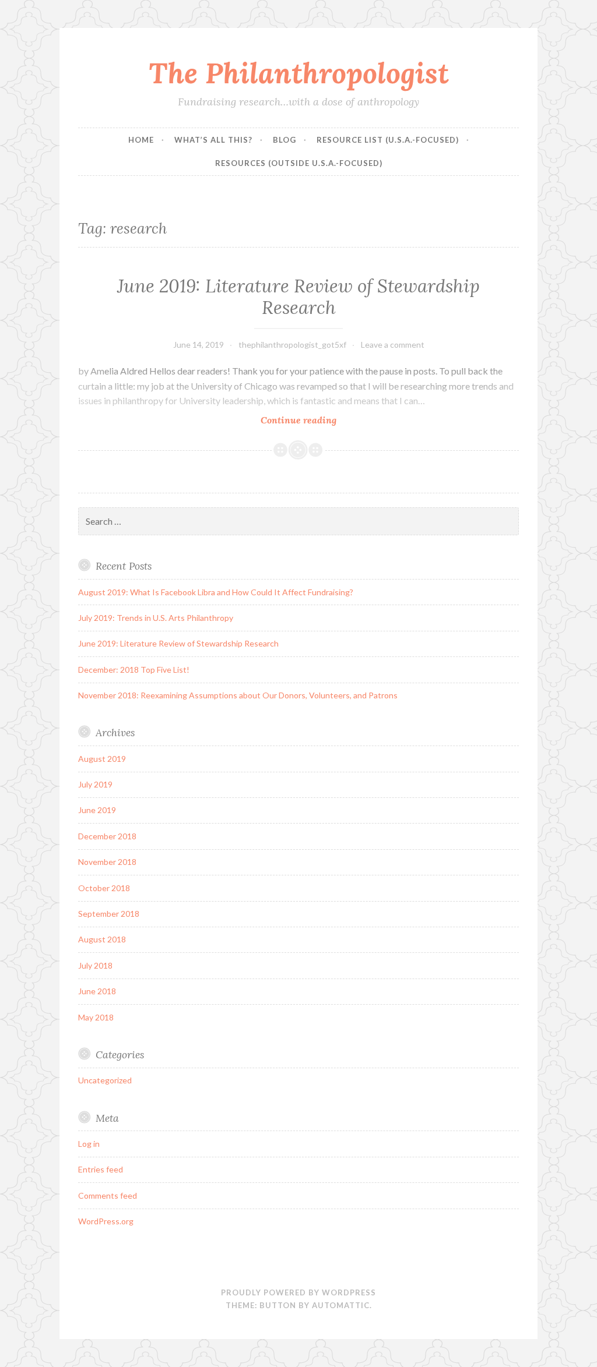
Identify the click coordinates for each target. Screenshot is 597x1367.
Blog (284, 139)
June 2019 (97, 810)
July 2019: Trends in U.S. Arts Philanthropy (155, 618)
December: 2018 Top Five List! (133, 669)
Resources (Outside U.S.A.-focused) (298, 163)
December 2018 (107, 836)
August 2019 (102, 759)
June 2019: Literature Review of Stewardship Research (298, 297)
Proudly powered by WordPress (298, 1292)
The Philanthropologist (299, 73)
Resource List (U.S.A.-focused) (388, 139)
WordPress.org (106, 1221)
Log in (89, 1144)
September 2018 (108, 914)
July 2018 (95, 965)
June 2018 (97, 991)
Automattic (341, 1305)
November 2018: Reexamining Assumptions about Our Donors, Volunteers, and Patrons (238, 695)
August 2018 (102, 939)
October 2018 (104, 888)
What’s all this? (213, 139)
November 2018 (107, 862)
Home (141, 139)
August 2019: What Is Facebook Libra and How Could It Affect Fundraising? (215, 592)
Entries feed (100, 1169)
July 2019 (95, 784)
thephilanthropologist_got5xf (292, 344)
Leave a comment (392, 344)
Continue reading (325, 420)
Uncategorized (105, 1080)
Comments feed (107, 1195)
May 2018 (96, 1017)
